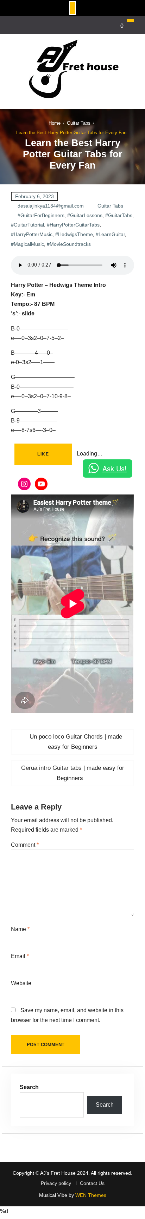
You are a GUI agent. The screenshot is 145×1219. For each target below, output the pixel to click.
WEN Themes (90, 1195)
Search (29, 1087)
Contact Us (92, 1183)
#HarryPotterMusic (31, 234)
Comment (25, 845)
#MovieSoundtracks (69, 244)
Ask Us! (114, 468)
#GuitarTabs (118, 215)
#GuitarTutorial (27, 225)
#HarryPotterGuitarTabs (73, 225)
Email (20, 956)
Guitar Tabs (110, 206)
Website (21, 983)
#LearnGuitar (110, 234)
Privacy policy (56, 1183)
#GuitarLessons (84, 215)
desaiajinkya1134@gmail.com (51, 206)
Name (20, 929)
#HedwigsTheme (74, 234)
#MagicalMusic (27, 244)
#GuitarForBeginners (41, 215)
